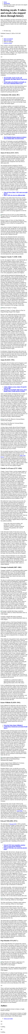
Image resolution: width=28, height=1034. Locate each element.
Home (5, 2)
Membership (7, 3)
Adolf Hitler (20, 810)
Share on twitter (8, 40)
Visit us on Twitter (8, 1018)
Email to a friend (8, 43)
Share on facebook (8, 38)
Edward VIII (13, 824)
